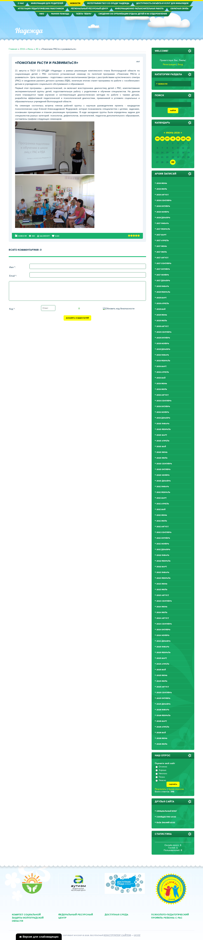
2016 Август (163, 195)
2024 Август (163, 618)
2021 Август (163, 526)
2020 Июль (162, 458)
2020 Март (162, 435)
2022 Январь (163, 555)
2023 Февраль (163, 578)
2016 (22, 49)
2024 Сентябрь (164, 624)
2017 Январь (163, 223)
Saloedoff (44, 236)
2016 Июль (162, 189)
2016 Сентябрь (164, 200)
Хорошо (162, 770)
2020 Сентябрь (164, 464)
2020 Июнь (162, 452)
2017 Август (162, 258)
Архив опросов (176, 789)
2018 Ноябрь (163, 343)
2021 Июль (162, 521)
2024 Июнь (162, 607)
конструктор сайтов (117, 935)
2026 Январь (163, 710)
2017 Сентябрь (164, 263)
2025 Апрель (163, 664)
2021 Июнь (162, 515)
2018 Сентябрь (164, 332)
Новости (22, 236)
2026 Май (161, 732)
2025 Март (162, 658)
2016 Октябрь (163, 206)
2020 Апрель (163, 441)
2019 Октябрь (163, 406)
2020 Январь (163, 423)
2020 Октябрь (163, 469)
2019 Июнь (162, 383)
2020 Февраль (164, 429)
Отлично (163, 766)
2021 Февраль (163, 492)
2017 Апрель (163, 240)
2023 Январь (163, 572)
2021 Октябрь (163, 538)
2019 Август (163, 395)
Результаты (160, 789)
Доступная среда (116, 914)
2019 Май (161, 378)
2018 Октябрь (163, 338)
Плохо (162, 777)
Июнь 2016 (173, 132)
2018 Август (163, 326)
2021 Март (162, 498)
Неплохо (163, 773)
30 (37, 49)
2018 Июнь (162, 315)
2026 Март (162, 721)
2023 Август (163, 595)
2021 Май (161, 509)
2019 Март (162, 366)
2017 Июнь (162, 246)
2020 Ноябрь (163, 475)
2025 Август (163, 687)
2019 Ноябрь (163, 412)
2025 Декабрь (163, 704)
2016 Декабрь (163, 217)
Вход (180, 64)
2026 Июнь (162, 738)
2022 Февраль (163, 561)
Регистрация (169, 64)
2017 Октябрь (163, 269)
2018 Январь (163, 286)
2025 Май (161, 670)
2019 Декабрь (163, 418)
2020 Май (161, 446)
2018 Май (161, 309)
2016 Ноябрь (163, 212)
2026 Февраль (163, 715)
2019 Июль (162, 389)
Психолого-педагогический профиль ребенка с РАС (170, 916)
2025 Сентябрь (164, 692)
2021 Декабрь (163, 549)
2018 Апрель (163, 303)
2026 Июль (162, 744)
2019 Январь (163, 355)
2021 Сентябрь (164, 532)
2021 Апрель (163, 504)
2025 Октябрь (163, 698)
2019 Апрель (163, 372)
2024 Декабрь (163, 641)
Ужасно (162, 780)
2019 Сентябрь (164, 401)
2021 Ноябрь (163, 544)
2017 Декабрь (163, 280)
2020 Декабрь (164, 481)
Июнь (30, 49)
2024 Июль (162, 612)
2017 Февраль (163, 229)
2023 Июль (162, 589)
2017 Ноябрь (163, 275)
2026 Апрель (163, 727)
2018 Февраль (163, 292)
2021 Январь (163, 486)
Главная (13, 49)
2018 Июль (162, 320)
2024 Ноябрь (163, 635)
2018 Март (162, 298)
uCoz (137, 935)
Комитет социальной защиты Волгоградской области (28, 918)
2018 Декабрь (163, 349)
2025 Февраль (163, 652)
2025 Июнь (162, 675)
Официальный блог (167, 811)
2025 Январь (163, 647)
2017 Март (161, 235)
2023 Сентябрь (164, 601)
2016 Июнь (162, 183)
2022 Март (162, 567)
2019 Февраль (163, 361)
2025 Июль (162, 681)
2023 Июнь (162, 584)
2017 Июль (162, 252)
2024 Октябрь (163, 629)
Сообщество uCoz (166, 817)
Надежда (29, 30)
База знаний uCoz (166, 822)
